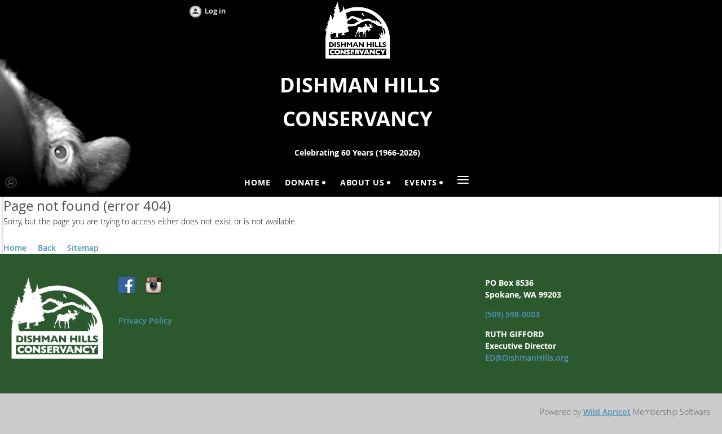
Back (47, 247)
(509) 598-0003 (512, 314)
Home (15, 247)
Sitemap (83, 247)
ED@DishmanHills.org (527, 357)
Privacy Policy (145, 320)
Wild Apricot (607, 411)
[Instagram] (153, 286)
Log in (215, 11)
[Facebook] (127, 286)
